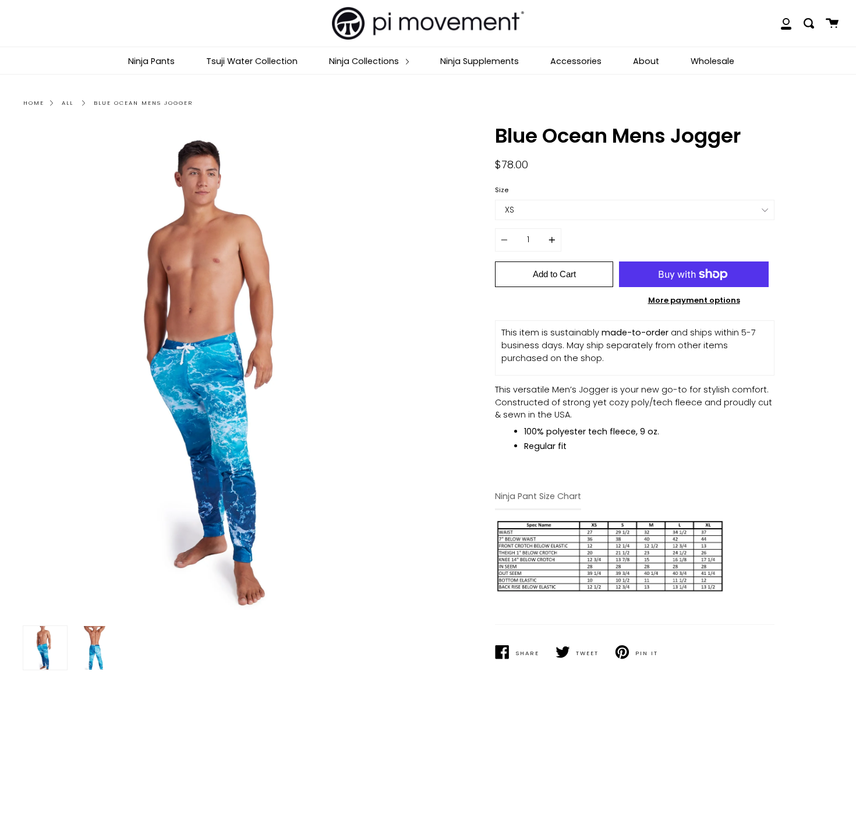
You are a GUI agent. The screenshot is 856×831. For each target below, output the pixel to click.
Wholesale (712, 61)
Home (33, 103)
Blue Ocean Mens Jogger (143, 103)
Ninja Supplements (479, 61)
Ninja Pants (151, 61)
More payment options (694, 300)
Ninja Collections (365, 61)
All (67, 103)
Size (501, 190)
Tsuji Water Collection (252, 61)
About (646, 61)
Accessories (576, 61)
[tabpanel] (221, 372)
